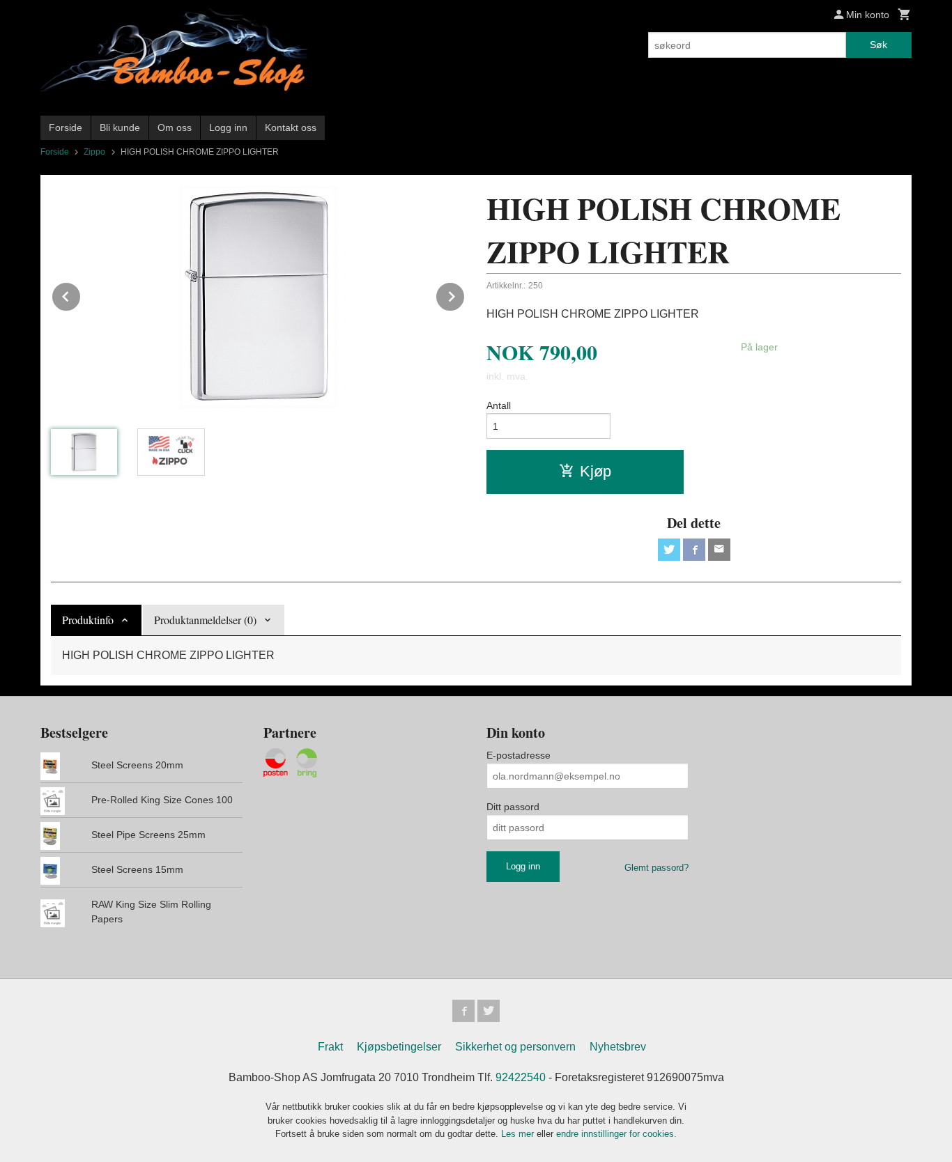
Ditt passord (512, 806)
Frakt (330, 1047)
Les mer (519, 1134)
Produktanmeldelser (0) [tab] (205, 619)
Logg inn (228, 127)
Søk (878, 44)
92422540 (521, 1077)
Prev (81, 294)
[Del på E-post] (719, 550)
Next (465, 294)
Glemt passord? (656, 867)
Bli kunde (120, 127)
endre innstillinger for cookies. (616, 1134)
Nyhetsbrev (618, 1047)
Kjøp (595, 471)
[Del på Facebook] (694, 550)
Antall (498, 405)
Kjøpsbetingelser (399, 1047)
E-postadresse (518, 755)
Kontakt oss (290, 127)
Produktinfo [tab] (88, 619)
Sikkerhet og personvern (515, 1047)
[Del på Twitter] (669, 550)
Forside (65, 127)
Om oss (175, 127)
